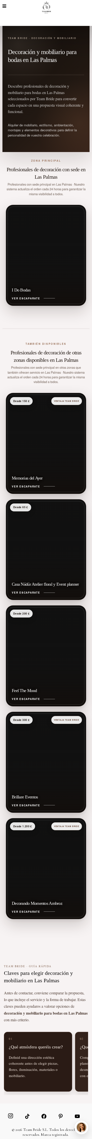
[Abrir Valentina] (81, 1127)
